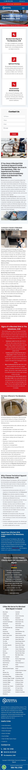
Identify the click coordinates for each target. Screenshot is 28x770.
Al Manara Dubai (19, 680)
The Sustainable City (7, 627)
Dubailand (17, 617)
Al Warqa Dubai (18, 676)
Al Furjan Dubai (18, 688)
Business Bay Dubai (19, 653)
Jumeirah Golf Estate (7, 621)
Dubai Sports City (19, 621)
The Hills (5, 647)
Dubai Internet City (19, 637)
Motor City (5, 666)
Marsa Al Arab (6, 674)
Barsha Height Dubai (20, 658)
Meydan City (6, 672)
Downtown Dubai (19, 643)
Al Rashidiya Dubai (19, 678)
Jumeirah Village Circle (8, 680)
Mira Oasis (5, 612)
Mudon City (5, 664)
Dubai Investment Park (20, 635)
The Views (5, 643)
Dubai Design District (20, 641)
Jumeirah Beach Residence (6, 692)
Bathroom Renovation (7, 728)
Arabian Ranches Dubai (20, 670)
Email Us (23, 1)
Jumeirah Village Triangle (8, 678)
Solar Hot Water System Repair (9, 738)
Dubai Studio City (19, 619)
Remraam (5, 653)
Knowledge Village (7, 676)
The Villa (5, 641)
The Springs (5, 617)
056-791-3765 (16, 768)
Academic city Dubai (20, 692)
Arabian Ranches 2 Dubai (19, 667)
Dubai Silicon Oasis (19, 625)
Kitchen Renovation (6, 730)
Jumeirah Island (6, 688)
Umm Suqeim (6, 615)
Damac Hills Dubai (19, 647)
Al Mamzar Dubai (19, 682)
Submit (14, 134)
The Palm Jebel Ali (7, 645)
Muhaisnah (5, 623)
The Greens (5, 649)
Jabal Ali (17, 613)
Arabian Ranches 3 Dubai (19, 663)
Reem (4, 654)
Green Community (19, 615)
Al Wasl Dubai (18, 672)
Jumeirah (17, 612)
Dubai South (18, 623)
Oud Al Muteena (6, 660)
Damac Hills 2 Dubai (20, 645)
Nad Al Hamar (6, 662)
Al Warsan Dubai (19, 674)
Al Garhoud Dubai (19, 686)
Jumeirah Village (6, 682)
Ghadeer (5, 629)
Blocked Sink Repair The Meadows (19, 25)
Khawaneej (5, 631)
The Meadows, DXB (9, 755)
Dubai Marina (18, 633)
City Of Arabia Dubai (20, 651)
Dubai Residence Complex (19, 628)
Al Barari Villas (6, 633)
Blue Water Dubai (19, 654)
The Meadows (6, 25)
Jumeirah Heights (7, 690)
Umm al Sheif (6, 637)
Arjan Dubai (18, 660)
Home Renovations (6, 725)
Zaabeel (5, 613)
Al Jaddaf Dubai (19, 684)
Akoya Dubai (6, 625)
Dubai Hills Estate (19, 639)
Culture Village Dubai (20, 649)
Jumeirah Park (6, 684)
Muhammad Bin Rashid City (8, 669)
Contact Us (4, 741)
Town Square (6, 639)
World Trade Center (7, 635)
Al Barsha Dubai (19, 690)
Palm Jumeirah (6, 656)
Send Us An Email (10, 752)
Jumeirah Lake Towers (8, 686)
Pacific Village (6, 658)
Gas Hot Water (5, 736)
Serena (4, 651)
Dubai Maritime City (19, 631)
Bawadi (17, 656)
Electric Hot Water (6, 733)
